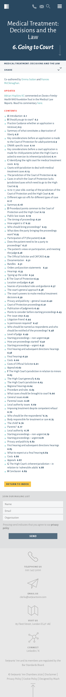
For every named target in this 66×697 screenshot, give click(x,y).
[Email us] (42, 6)
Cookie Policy (30, 678)
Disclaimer (50, 674)
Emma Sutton (28, 79)
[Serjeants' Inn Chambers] (6, 6)
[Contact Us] (33, 610)
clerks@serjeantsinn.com (33, 597)
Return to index (17, 484)
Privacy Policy (14, 678)
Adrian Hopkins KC (14, 95)
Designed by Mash (49, 678)
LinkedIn (31, 651)
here (39, 103)
